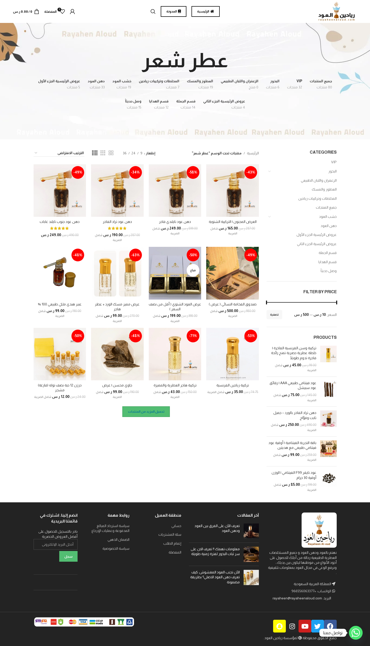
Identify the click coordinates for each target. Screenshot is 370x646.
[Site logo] (336, 11)
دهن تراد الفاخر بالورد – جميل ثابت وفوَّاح (294, 415)
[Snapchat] (279, 626)
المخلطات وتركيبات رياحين (317, 198)
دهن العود (329, 226)
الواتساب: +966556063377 (311, 591)
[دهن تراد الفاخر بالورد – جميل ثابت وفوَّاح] (328, 421)
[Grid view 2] (111, 153)
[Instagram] (292, 626)
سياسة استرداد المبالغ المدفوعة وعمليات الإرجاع (110, 528)
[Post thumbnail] (251, 531)
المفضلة (175, 552)
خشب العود (328, 216)
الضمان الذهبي (118, 539)
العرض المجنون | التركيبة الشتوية (233, 222)
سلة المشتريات (169, 534)
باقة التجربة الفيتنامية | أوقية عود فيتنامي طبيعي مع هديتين (292, 445)
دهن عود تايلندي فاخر (175, 222)
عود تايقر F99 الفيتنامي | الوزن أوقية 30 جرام (294, 475)
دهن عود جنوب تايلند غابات (60, 222)
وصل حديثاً (329, 271)
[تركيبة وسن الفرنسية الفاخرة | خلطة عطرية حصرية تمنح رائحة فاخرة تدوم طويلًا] (328, 359)
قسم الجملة (328, 253)
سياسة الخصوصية (115, 548)
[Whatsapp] (356, 633)
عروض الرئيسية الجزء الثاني (317, 244)
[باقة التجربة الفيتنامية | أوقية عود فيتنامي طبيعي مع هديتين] (328, 451)
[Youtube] (305, 626)
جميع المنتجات (326, 207)
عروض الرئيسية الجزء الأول (317, 235)
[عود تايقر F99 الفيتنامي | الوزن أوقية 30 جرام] (328, 481)
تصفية (274, 314)
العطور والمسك (324, 189)
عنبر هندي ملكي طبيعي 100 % (60, 304)
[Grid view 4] (94, 153)
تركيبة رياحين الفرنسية (232, 385)
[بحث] (153, 11)
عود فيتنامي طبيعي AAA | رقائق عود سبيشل (293, 385)
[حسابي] (72, 11)
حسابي (176, 526)
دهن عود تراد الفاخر (117, 222)
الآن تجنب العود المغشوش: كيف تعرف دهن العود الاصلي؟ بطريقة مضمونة (215, 577)
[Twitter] (317, 626)
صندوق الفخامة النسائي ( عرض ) (233, 304)
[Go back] (234, 60)
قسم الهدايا (327, 262)
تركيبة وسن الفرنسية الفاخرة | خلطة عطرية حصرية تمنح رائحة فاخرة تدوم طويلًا (293, 353)
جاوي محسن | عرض (117, 385)
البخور (332, 171)
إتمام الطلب (172, 543)
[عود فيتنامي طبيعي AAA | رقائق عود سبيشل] (328, 391)
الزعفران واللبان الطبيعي (319, 180)
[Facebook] (330, 626)
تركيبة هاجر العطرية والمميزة (175, 385)
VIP (334, 162)
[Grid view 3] (102, 153)
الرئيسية (253, 153)
